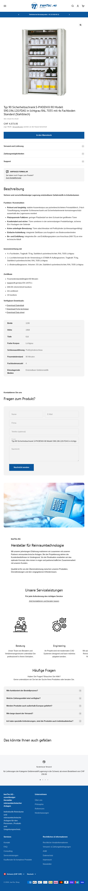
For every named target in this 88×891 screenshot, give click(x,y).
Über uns (38, 800)
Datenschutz (48, 855)
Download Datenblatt (15, 305)
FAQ (5, 847)
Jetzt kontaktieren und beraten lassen (44, 601)
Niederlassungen (42, 813)
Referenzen (39, 809)
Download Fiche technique (18, 309)
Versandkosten (17, 127)
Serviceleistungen (11, 855)
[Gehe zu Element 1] (40, 779)
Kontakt (7, 843)
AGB (45, 851)
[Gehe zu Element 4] (47, 779)
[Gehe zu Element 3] (45, 779)
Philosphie (39, 804)
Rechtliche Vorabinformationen (55, 843)
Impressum (47, 860)
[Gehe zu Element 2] (42, 779)
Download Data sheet (15, 312)
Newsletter (47, 864)
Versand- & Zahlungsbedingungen (57, 847)
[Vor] (69, 14)
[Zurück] (18, 14)
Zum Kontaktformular (13, 178)
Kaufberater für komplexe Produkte (18, 860)
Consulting (8, 851)
